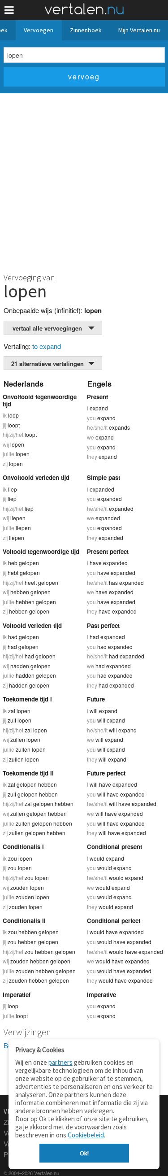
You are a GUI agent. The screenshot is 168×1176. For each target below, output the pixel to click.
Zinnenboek (86, 30)
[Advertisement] (84, 182)
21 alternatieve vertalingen (47, 363)
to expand (46, 346)
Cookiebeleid (86, 1135)
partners (60, 1062)
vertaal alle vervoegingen (47, 328)
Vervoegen (38, 30)
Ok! (84, 1153)
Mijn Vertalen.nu (139, 30)
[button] (9, 10)
